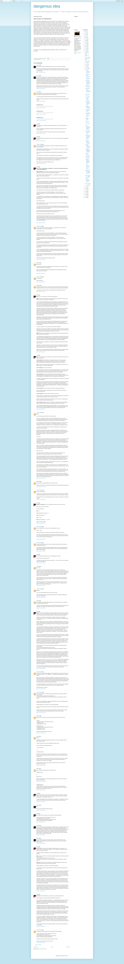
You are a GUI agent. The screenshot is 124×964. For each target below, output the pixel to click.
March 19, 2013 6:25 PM (40, 539)
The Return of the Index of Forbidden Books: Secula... (87, 137)
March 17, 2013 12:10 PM (41, 120)
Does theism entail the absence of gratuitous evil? (87, 103)
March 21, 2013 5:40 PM (40, 789)
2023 (86, 36)
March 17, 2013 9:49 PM (40, 133)
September (87, 58)
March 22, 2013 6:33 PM (40, 843)
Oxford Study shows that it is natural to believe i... (87, 172)
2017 (86, 45)
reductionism (39, 59)
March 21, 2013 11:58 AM (40, 765)
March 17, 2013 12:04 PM (41, 107)
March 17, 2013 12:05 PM (41, 114)
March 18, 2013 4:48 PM (40, 273)
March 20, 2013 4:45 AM (40, 562)
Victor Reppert (78, 36)
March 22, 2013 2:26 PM (40, 810)
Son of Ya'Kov (39, 144)
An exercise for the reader (87, 98)
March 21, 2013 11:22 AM (40, 688)
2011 (86, 188)
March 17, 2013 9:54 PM (40, 140)
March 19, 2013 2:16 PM (40, 523)
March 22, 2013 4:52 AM (40, 801)
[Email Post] (48, 58)
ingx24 (37, 65)
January (86, 185)
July (86, 62)
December (87, 52)
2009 (86, 191)
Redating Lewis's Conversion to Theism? (87, 146)
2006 (86, 196)
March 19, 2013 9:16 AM (40, 351)
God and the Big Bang (87, 157)
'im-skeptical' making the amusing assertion (49, 659)
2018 (86, 43)
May (86, 65)
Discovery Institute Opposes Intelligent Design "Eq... (87, 161)
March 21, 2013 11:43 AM (40, 712)
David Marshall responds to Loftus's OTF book (87, 127)
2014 (86, 49)
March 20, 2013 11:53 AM (40, 597)
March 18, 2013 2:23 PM (40, 222)
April (86, 67)
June (86, 64)
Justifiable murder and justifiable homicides (87, 150)
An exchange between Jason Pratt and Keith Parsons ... (87, 82)
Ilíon (37, 136)
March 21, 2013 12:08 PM (41, 781)
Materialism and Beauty (87, 86)
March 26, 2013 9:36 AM (40, 890)
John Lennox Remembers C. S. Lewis (87, 132)
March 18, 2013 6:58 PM (40, 291)
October (86, 57)
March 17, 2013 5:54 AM (40, 72)
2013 (86, 51)
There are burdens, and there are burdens (87, 167)
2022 (86, 37)
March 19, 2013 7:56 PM (40, 551)
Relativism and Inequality (87, 154)
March (86, 68)
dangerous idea (47, 6)
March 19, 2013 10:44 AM (40, 478)
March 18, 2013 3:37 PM (40, 259)
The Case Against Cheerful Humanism (87, 142)
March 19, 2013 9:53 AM (40, 409)
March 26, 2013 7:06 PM (40, 942)
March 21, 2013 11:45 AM (40, 732)
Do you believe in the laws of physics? (87, 71)
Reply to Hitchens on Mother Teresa (87, 180)
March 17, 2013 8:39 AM (40, 101)
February (87, 183)
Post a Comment (38, 944)
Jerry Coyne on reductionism (87, 123)
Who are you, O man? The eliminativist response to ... (87, 90)
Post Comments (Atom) (42, 948)
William (37, 262)
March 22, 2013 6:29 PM (40, 834)
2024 (86, 34)
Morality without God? (87, 119)
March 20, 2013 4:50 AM (40, 585)
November (87, 54)
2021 (86, 39)
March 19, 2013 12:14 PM (41, 499)
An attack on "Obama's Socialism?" (87, 107)
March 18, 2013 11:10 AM (40, 163)
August (86, 61)
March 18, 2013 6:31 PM (40, 281)
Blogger (66, 955)
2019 (86, 42)
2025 (86, 33)
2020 (86, 40)
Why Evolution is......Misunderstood (87, 176)
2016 (86, 46)
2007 (86, 194)
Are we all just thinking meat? (87, 110)
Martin (37, 566)
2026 (86, 31)
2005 (86, 197)
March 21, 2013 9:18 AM (40, 668)
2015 (86, 48)
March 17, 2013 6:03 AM (40, 88)
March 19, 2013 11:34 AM (40, 486)
